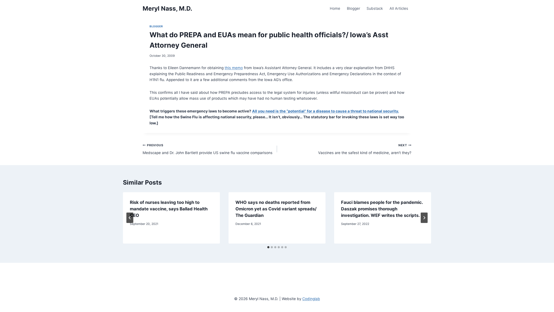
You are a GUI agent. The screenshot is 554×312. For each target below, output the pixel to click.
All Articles (399, 8)
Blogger (353, 8)
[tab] (268, 247)
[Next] (424, 218)
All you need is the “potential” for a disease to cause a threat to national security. (325, 111)
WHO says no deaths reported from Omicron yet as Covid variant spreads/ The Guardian (276, 209)
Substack (375, 8)
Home (335, 8)
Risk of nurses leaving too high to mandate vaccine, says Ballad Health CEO (169, 209)
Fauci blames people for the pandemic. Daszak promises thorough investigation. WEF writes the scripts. (382, 209)
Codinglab (311, 299)
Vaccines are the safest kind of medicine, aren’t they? (364, 149)
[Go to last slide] (129, 218)
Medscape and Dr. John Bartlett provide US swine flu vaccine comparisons (207, 149)
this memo (234, 68)
